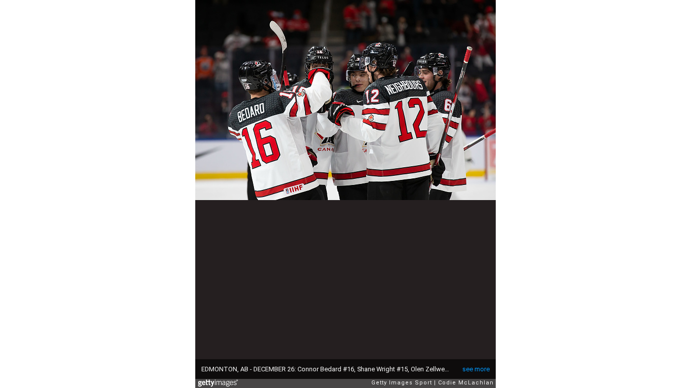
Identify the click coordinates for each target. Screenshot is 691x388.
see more (476, 369)
